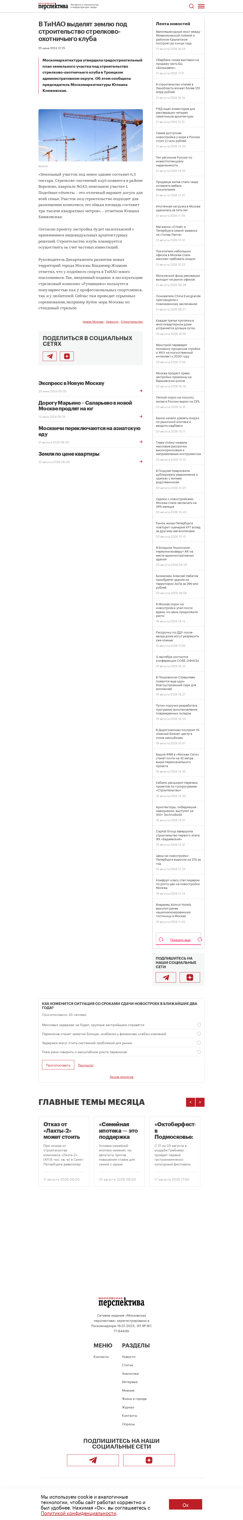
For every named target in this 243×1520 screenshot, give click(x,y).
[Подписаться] (67, 356)
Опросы (128, 1423)
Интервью (130, 1381)
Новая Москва (93, 321)
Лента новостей (173, 24)
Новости (112, 321)
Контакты (101, 1356)
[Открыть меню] (201, 6)
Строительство (132, 321)
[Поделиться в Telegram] (50, 356)
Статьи (127, 1364)
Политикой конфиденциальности (78, 1512)
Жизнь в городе (134, 1398)
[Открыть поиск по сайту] (191, 6)
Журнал (128, 1406)
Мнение (128, 1390)
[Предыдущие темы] (190, 1102)
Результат (86, 1065)
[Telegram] (166, 977)
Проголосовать (58, 1064)
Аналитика (130, 1373)
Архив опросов (121, 1076)
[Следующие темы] (200, 1102)
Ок (185, 1504)
